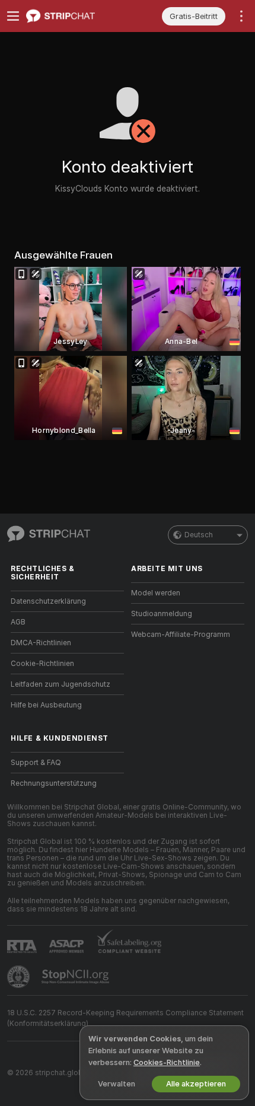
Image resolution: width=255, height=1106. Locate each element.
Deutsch (198, 535)
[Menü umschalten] (13, 16)
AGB (18, 622)
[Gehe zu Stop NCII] (76, 977)
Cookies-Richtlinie (166, 1062)
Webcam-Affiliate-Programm (180, 634)
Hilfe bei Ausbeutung (46, 705)
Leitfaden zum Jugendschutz (60, 684)
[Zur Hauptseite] (77, 16)
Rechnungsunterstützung (54, 783)
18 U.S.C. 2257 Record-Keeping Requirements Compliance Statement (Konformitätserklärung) (125, 1018)
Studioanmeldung (161, 614)
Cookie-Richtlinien (42, 663)
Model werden (155, 593)
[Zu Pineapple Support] (19, 976)
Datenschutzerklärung (48, 601)
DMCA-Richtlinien (41, 643)
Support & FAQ (36, 762)
